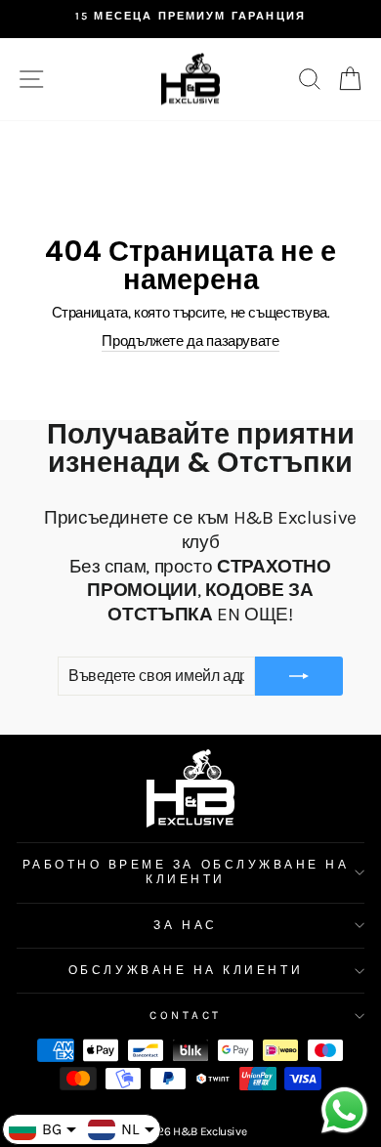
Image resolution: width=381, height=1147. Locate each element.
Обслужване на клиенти (185, 970)
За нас (185, 925)
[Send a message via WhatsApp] (344, 1110)
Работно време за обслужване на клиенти (186, 872)
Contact (185, 1015)
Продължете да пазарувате (190, 341)
